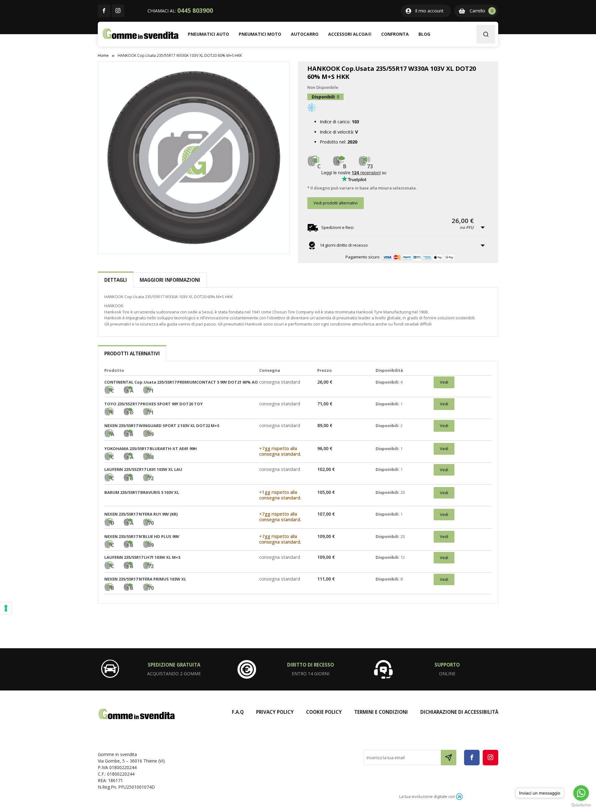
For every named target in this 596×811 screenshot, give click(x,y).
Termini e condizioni (381, 712)
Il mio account (429, 11)
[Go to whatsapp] (581, 793)
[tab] (115, 280)
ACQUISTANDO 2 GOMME (174, 674)
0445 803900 (195, 11)
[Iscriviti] (448, 757)
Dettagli (115, 280)
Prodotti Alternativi (132, 353)
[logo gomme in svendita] (140, 34)
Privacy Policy (275, 712)
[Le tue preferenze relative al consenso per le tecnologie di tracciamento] (6, 608)
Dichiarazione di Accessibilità (459, 712)
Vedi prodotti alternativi (336, 203)
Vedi (444, 382)
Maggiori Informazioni (170, 280)
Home (103, 55)
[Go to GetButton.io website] (581, 805)
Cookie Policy (324, 712)
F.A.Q (238, 712)
